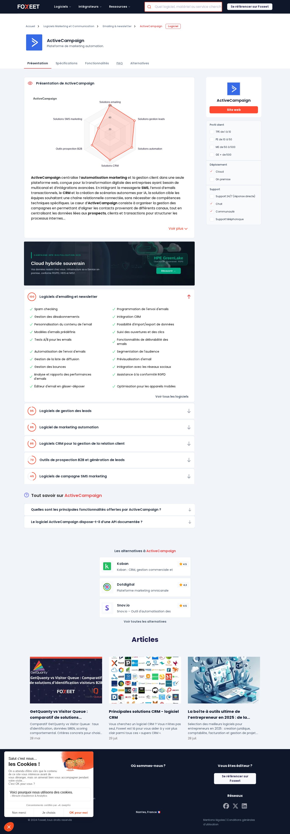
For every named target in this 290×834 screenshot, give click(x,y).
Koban (122, 563)
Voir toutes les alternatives (145, 621)
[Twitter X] (235, 805)
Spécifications (66, 63)
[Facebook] (226, 805)
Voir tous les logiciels (172, 396)
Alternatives (139, 63)
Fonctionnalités (97, 63)
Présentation (37, 63)
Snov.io (123, 605)
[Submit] (150, 6)
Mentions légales (214, 820)
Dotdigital (125, 584)
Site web (234, 110)
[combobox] (183, 7)
